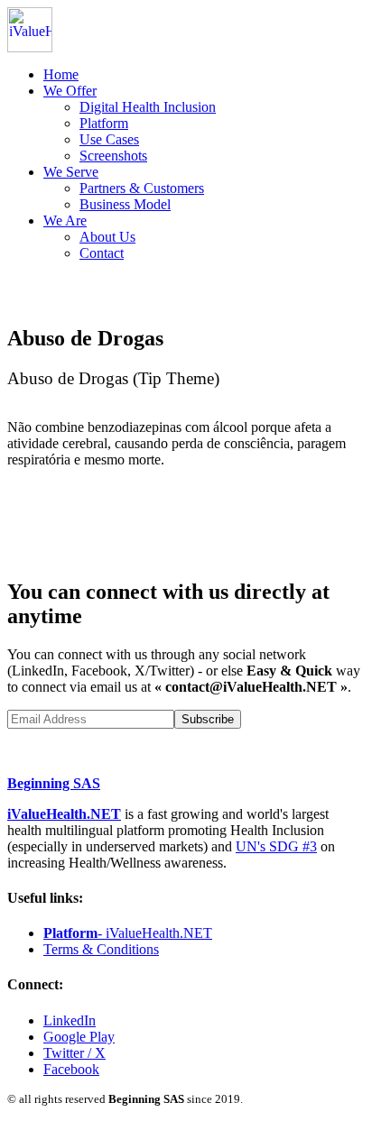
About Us (107, 236)
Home (61, 74)
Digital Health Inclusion (147, 107)
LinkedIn (69, 1020)
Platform (103, 123)
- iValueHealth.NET (127, 933)
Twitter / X (74, 1053)
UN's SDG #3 (276, 846)
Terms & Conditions (101, 949)
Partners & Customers (141, 188)
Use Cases (109, 139)
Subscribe (207, 719)
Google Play (79, 1036)
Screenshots (113, 155)
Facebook (71, 1069)
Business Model (125, 204)
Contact (101, 253)
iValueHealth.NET (64, 814)
